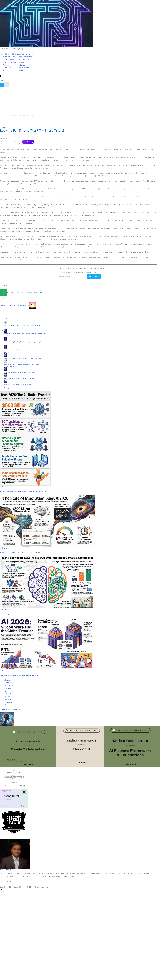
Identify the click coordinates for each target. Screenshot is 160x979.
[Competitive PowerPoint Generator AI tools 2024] (5, 381)
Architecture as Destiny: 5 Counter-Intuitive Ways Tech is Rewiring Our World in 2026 (23, 491)
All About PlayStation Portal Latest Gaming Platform (19, 378)
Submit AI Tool (9, 694)
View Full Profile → (7, 882)
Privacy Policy (9, 686)
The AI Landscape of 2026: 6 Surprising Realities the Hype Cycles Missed (19, 675)
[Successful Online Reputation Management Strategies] (5, 369)
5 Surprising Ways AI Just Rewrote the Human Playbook (15, 614)
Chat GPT (7, 697)
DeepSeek (8, 702)
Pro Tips (3, 127)
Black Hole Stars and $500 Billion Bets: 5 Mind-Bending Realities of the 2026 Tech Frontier (24, 552)
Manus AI (7, 705)
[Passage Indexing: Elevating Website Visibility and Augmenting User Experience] (5, 339)
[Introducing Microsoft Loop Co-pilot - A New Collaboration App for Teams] (5, 322)
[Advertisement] (80, 101)
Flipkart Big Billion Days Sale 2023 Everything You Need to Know (22, 358)
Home (2, 116)
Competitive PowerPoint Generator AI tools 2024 (18, 384)
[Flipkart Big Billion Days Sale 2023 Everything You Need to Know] (5, 355)
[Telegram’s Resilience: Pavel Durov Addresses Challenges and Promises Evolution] (5, 330)
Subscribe (94, 277)
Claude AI (7, 699)
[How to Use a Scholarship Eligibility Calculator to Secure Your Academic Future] (5, 347)
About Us (7, 680)
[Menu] (1, 54)
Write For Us (9, 691)
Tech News (4, 548)
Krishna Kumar (5, 869)
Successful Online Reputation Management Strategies (19, 372)
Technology (4, 487)
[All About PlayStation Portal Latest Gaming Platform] (5, 375)
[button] (2, 85)
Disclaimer (8, 688)
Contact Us (8, 683)
